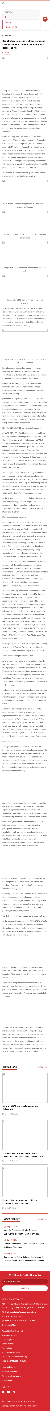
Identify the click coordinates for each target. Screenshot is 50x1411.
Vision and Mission (9, 1335)
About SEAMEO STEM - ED (12, 1331)
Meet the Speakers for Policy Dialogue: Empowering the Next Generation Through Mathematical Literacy (21, 1234)
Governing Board (8, 1339)
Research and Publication (12, 1371)
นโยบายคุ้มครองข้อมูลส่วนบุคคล (15, 1361)
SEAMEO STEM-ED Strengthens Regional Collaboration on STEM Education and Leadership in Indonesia (24, 1156)
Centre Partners (8, 1344)
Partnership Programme (11, 1376)
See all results (10, 27)
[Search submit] (5, 16)
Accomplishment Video (11, 1352)
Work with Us (7, 1348)
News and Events (9, 1367)
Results (7, 22)
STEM (7, 52)
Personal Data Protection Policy (14, 1357)
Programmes (7, 1380)
